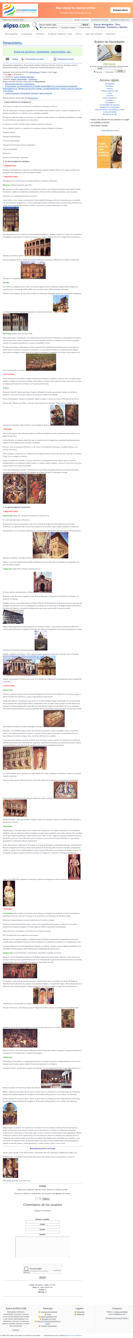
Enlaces (40, 34)
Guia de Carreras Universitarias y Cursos (109, 110)
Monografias (109, 84)
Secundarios (109, 103)
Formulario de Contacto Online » (117, 1318)
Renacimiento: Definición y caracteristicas (20, 84)
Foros (79, 34)
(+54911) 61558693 (121, 1312)
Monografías (11, 34)
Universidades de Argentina (110, 105)
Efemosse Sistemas (75, 1335)
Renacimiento (33, 98)
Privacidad (80, 1312)
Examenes (26, 34)
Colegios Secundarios (49, 1326)
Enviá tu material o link (49, 1317)
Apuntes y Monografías (19, 79)
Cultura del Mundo (109, 112)
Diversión (110, 34)
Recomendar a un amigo (35, 59)
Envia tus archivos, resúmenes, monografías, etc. (42, 51)
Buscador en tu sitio (110, 114)
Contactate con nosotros (99, 20)
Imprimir (15, 59)
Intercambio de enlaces (110, 131)
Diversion (110, 96)
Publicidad (80, 1314)
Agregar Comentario (27, 77)
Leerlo (16, 77)
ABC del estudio (93, 34)
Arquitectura (32, 79)
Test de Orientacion (110, 98)
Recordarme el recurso (66, 59)
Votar (54, 72)
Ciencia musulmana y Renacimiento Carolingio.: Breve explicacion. (29, 93)
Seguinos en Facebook (49, 1312)
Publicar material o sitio (60, 34)
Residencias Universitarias (109, 107)
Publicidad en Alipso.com (120, 20)
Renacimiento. (12, 42)
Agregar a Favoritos (81, 20)
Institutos (110, 100)
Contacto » (16, 1330)
